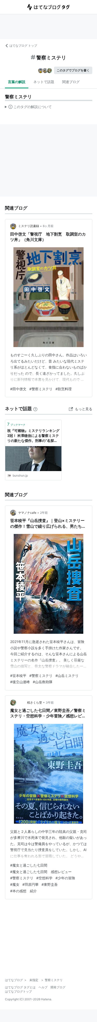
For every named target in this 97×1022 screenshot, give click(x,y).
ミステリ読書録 (28, 226)
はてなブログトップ (18, 991)
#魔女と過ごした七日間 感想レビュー (41, 872)
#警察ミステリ (40, 389)
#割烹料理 (63, 389)
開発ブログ (57, 987)
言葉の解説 (16, 82)
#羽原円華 (30, 884)
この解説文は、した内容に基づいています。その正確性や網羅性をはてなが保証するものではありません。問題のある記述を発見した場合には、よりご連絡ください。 (28, 108)
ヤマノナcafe (27, 512)
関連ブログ (71, 82)
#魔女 (14, 884)
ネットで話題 (43, 82)
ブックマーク (16, 424)
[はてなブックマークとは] (35, 408)
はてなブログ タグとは (20, 987)
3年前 (50, 702)
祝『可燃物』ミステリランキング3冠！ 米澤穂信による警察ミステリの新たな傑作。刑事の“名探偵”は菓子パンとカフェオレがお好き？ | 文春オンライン (33, 435)
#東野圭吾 (50, 884)
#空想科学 (44, 878)
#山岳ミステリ (67, 675)
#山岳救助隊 (42, 682)
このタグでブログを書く (73, 70)
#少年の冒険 (65, 878)
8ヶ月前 (48, 226)
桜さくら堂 (30, 702)
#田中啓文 (18, 389)
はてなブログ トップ (23, 45)
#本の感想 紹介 (23, 891)
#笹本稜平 (18, 675)
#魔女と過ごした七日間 (28, 865)
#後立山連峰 (20, 682)
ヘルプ (43, 987)
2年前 (44, 512)
